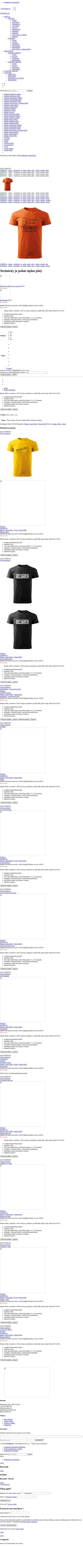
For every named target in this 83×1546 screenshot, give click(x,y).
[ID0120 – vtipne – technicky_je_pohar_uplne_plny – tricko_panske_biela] (24, 170)
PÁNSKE (11, 18)
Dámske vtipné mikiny (11, 105)
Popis (6, 388)
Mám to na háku (5, 1216)
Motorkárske (16, 29)
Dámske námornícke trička (12, 101)
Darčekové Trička (9, 110)
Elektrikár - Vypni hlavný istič (9, 696)
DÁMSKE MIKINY (15, 62)
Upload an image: (6, 370)
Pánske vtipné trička (10, 136)
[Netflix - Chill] (41, 1269)
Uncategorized (8, 145)
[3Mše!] (41, 749)
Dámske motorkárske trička (13, 99)
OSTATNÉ (7, 73)
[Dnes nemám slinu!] (41, 607)
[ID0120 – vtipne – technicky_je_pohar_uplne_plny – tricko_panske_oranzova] (30, 262)
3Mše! (2, 779)
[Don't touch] (41, 1059)
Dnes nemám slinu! (6, 659)
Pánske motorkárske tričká (12, 127)
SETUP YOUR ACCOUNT (8, 1525)
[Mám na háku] (41, 480)
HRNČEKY (12, 74)
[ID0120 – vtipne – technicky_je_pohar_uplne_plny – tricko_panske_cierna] (24, 198)
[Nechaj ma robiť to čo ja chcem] (5, 284)
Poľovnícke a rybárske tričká (21, 49)
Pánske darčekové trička (12, 118)
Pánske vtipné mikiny (11, 134)
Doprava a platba (9, 1423)
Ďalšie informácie (9, 390)
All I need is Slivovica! (7, 946)
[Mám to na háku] (41, 1186)
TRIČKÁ (7, 17)
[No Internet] (5, 298)
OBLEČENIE (8, 51)
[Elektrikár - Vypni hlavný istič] (41, 689)
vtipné (64, 424)
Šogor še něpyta (5, 1337)
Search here (4, 90)
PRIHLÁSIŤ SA (5, 1500)
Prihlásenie (7, 1425)
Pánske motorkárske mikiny (13, 125)
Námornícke (16, 24)
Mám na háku (4, 532)
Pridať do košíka (6, 375)
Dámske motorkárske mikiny (13, 98)
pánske (54, 424)
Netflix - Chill (4, 1299)
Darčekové (15, 22)
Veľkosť (3, 336)
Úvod (6, 147)
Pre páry (15, 27)
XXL (9, 693)
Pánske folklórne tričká (11, 121)
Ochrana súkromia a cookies (13, 1449)
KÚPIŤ (14, 375)
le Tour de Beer (5, 862)
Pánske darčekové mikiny (12, 116)
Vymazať (9, 368)
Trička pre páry (9, 143)
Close (2, 1463)
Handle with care (5, 1133)
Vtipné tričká (8, 150)
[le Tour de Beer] (41, 832)
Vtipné (14, 20)
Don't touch (3, 1066)
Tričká (6, 141)
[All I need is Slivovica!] (41, 915)
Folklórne (15, 31)
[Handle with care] (41, 1103)
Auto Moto (15, 26)
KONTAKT (12, 76)
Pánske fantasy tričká (11, 119)
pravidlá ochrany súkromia (28, 1522)
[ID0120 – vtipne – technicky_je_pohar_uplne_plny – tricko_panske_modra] (25, 202)
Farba (3, 356)
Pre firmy (7, 137)
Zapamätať (28, 1493)
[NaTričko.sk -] (5, 9)
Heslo (2, 1497)
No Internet (3, 1029)
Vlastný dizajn (8, 148)
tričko (59, 424)
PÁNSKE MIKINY (14, 53)
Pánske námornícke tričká (12, 128)
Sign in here (20, 1529)
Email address (5, 1513)
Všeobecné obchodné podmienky (14, 1447)
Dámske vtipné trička (11, 107)
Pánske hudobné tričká (11, 123)
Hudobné (15, 33)
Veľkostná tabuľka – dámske (27, 719)
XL (6, 528)
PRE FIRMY (12, 80)
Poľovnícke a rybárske (19, 35)
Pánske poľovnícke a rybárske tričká (15, 130)
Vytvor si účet (12, 1504)
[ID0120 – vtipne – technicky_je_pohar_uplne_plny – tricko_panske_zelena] (25, 266)
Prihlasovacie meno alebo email (10, 1493)
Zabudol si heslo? (11, 1497)
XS (1, 528)
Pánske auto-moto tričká (11, 114)
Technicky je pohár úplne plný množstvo (13, 372)
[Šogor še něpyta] (41, 1330)
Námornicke (16, 46)
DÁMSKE (11, 38)
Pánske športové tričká (11, 132)
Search (30, 90)
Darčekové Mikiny (10, 109)
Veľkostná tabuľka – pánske (9, 327)
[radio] (11, 332)
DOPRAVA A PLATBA (16, 78)
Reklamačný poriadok (11, 1451)
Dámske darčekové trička (12, 96)
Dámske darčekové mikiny (12, 94)
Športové (15, 36)
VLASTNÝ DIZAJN (11, 71)
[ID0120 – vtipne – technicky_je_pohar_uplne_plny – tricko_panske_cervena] (25, 200)
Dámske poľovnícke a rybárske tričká (16, 103)
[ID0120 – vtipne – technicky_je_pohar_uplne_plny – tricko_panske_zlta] (24, 264)
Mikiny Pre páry (9, 112)
